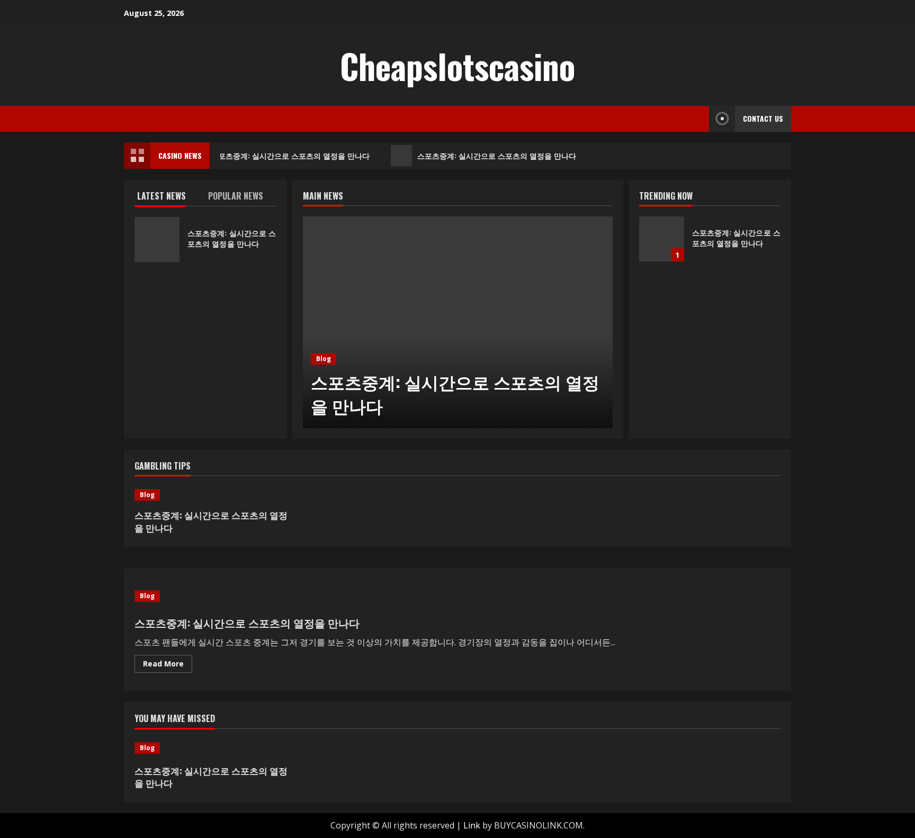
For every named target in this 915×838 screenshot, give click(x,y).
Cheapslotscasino (457, 66)
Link (471, 825)
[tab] (169, 198)
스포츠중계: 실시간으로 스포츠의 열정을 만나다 (288, 155)
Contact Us (763, 118)
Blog (323, 358)
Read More (167, 665)
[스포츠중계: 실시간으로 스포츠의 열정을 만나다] (458, 322)
